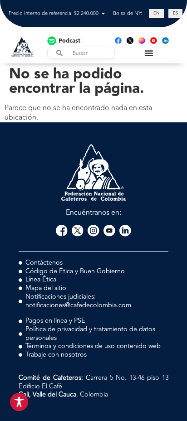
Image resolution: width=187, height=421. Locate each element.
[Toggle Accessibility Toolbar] (19, 402)
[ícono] (130, 40)
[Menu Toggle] (148, 53)
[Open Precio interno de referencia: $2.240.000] (103, 13)
